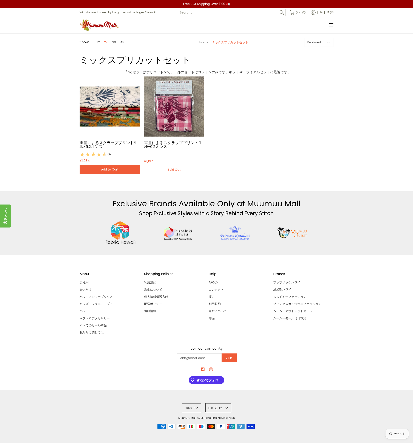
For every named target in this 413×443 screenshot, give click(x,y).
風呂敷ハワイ (282, 289)
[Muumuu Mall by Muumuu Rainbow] (100, 25)
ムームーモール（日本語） (291, 318)
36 (114, 42)
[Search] (281, 12)
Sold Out (174, 169)
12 (98, 42)
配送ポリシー (153, 304)
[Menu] (330, 25)
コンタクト (216, 289)
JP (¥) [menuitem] (330, 12)
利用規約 (150, 282)
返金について (153, 289)
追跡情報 (150, 311)
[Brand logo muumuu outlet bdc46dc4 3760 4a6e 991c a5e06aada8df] (292, 232)
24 (106, 42)
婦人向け (86, 289)
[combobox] (228, 12)
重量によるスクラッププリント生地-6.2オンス (109, 144)
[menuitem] (298, 12)
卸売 (212, 318)
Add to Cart (110, 169)
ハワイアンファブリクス (96, 297)
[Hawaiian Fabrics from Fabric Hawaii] (120, 232)
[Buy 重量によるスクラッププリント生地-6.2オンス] (110, 106)
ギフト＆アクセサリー (95, 318)
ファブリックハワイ (286, 282)
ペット (84, 311)
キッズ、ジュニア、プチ (96, 304)
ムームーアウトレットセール (292, 311)
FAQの (213, 282)
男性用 (84, 282)
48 (122, 42)
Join (229, 358)
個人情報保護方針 (156, 297)
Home (203, 42)
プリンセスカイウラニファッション (297, 304)
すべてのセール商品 (93, 325)
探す (212, 297)
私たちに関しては (92, 332)
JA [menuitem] (321, 12)
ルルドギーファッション (289, 297)
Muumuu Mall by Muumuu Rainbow (201, 418)
